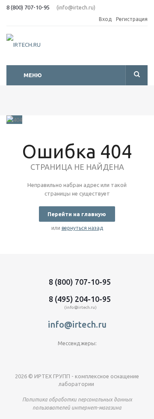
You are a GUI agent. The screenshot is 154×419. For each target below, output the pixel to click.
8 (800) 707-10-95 (28, 7)
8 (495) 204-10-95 (80, 299)
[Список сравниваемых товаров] (142, 48)
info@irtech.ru (77, 324)
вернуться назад (82, 228)
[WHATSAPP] (94, 357)
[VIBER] (77, 357)
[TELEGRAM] (59, 357)
